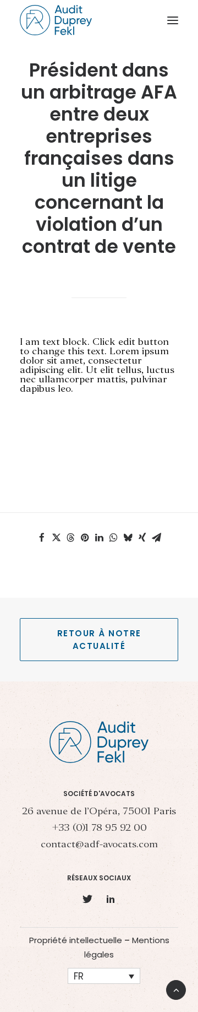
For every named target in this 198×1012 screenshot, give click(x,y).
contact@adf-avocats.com (99, 844)
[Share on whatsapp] (113, 537)
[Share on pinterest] (84, 537)
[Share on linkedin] (99, 537)
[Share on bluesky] (127, 537)
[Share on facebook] (41, 537)
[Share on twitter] (56, 537)
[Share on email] (156, 537)
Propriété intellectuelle (75, 940)
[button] (172, 20)
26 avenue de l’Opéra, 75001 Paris (99, 811)
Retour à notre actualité (101, 639)
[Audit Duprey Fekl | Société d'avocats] (56, 20)
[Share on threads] (70, 537)
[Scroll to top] (176, 988)
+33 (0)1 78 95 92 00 (99, 828)
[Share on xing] (141, 537)
